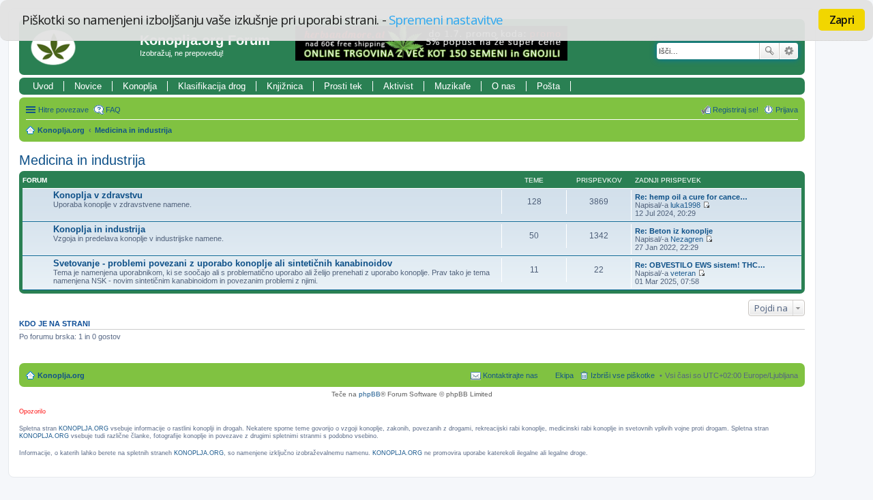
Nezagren (686, 239)
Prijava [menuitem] (786, 110)
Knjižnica (285, 86)
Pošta (548, 86)
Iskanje (769, 51)
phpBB (370, 394)
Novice (88, 86)
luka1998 (685, 205)
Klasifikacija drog (212, 86)
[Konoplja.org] (81, 47)
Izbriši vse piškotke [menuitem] (623, 375)
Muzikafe (452, 86)
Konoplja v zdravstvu (98, 195)
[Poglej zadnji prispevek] (706, 205)
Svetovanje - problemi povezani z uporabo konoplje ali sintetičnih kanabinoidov (222, 263)
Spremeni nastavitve (446, 19)
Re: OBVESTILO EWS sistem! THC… (700, 265)
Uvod (43, 86)
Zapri (841, 19)
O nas (504, 86)
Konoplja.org (61, 130)
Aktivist (398, 86)
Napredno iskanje (789, 51)
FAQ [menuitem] (113, 110)
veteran (683, 273)
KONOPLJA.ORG (83, 428)
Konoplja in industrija (99, 229)
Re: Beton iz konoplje (674, 231)
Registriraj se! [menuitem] (735, 110)
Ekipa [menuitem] (564, 375)
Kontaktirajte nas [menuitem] (510, 375)
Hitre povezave (63, 110)
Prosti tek (343, 86)
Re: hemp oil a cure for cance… (691, 197)
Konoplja (140, 86)
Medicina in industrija (133, 130)
